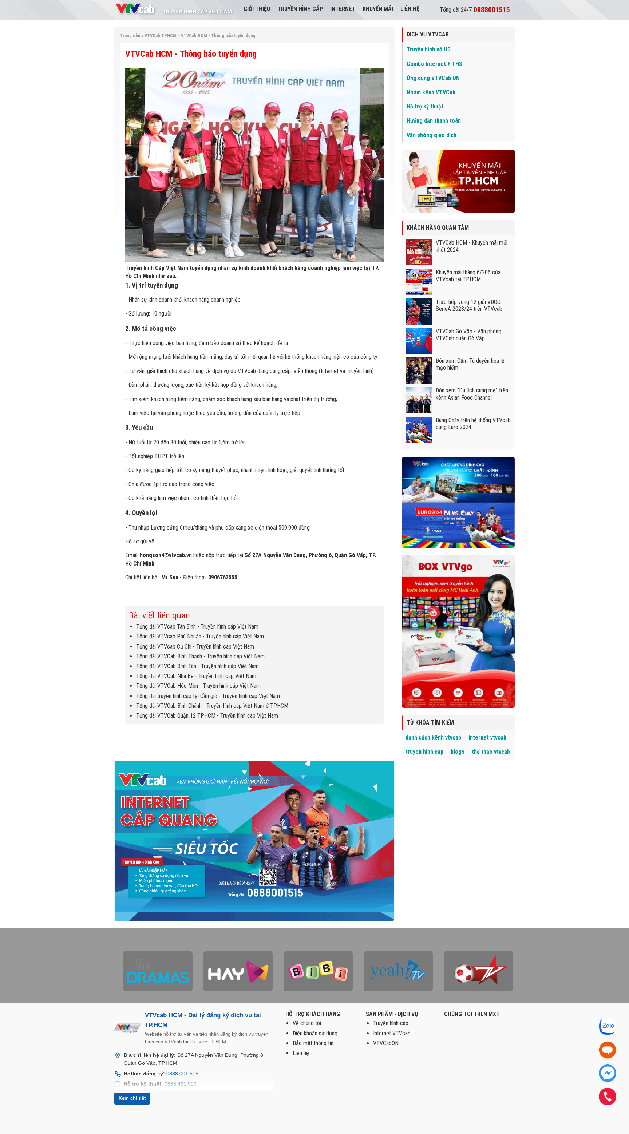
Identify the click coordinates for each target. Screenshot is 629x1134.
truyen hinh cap (424, 751)
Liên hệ (409, 8)
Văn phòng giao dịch (431, 135)
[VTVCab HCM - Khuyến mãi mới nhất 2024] (420, 263)
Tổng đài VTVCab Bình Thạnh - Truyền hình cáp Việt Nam (200, 656)
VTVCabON (386, 1043)
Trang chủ (130, 35)
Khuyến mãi (378, 8)
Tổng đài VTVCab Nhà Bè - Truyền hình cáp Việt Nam (196, 676)
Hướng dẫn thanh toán (434, 120)
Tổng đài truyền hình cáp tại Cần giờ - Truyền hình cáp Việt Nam (208, 696)
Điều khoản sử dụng (315, 1033)
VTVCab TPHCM (161, 35)
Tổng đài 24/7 (475, 9)
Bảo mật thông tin (313, 1043)
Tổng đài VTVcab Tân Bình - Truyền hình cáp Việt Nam (197, 626)
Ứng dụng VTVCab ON (433, 78)
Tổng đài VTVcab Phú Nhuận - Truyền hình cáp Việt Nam (200, 636)
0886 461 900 (181, 1084)
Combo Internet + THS (434, 63)
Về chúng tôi (307, 1023)
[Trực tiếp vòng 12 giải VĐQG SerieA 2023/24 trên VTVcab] (420, 322)
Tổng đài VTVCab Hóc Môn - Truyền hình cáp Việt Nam (198, 685)
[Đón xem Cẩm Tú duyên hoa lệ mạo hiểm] (420, 381)
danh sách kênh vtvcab (433, 737)
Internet (342, 8)
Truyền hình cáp (300, 8)
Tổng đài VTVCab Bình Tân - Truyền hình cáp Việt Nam (197, 666)
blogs (457, 751)
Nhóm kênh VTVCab (431, 92)
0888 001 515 (182, 1073)
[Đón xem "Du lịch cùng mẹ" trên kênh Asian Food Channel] (420, 411)
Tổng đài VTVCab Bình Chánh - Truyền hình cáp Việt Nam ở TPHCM (212, 705)
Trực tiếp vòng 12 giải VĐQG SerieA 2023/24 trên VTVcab (469, 305)
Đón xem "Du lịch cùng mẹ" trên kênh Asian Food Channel (472, 394)
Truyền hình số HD (429, 49)
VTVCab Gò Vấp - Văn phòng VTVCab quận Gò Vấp (468, 335)
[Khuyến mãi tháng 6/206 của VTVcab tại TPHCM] (420, 293)
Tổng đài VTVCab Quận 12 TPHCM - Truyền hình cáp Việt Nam (207, 715)
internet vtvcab (487, 737)
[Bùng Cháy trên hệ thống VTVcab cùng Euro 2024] (420, 440)
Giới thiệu (257, 8)
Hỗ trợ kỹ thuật (425, 106)
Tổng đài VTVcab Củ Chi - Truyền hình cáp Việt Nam (195, 646)
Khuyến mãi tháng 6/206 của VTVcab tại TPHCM (468, 276)
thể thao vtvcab (491, 751)
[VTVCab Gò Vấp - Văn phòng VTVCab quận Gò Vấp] (420, 352)
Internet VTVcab (392, 1033)
